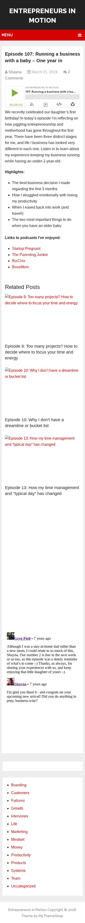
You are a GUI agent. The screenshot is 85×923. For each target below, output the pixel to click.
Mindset (17, 839)
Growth (17, 808)
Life (14, 824)
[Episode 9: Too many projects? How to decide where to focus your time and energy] (42, 317)
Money (16, 847)
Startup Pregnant (26, 249)
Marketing (19, 832)
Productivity (21, 855)
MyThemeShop (51, 916)
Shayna (14, 72)
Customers (20, 793)
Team (15, 878)
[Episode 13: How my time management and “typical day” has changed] (42, 458)
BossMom (20, 267)
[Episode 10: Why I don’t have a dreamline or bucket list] (42, 391)
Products (18, 863)
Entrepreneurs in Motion (27, 910)
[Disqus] (42, 567)
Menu (7, 35)
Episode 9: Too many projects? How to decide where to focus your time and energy (41, 352)
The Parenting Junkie (30, 255)
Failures (18, 801)
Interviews (19, 816)
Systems (18, 871)
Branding (18, 785)
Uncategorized (23, 886)
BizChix (18, 261)
